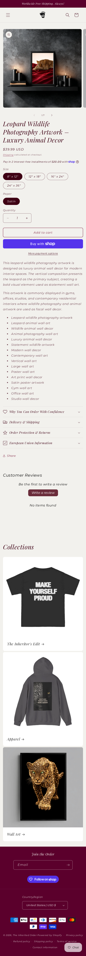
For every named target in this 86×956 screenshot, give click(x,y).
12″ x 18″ (35, 176)
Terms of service (67, 941)
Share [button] (11, 456)
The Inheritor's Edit (23, 644)
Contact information (45, 947)
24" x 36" (14, 185)
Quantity (9, 210)
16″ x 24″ (57, 176)
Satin (11, 201)
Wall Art (14, 834)
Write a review (43, 493)
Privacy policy (74, 935)
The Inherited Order (25, 935)
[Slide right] (51, 115)
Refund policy (21, 941)
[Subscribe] (68, 865)
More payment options (43, 253)
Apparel (13, 739)
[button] (8, 15)
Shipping (8, 154)
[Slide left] (34, 115)
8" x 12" (12, 176)
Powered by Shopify (49, 935)
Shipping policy (43, 941)
